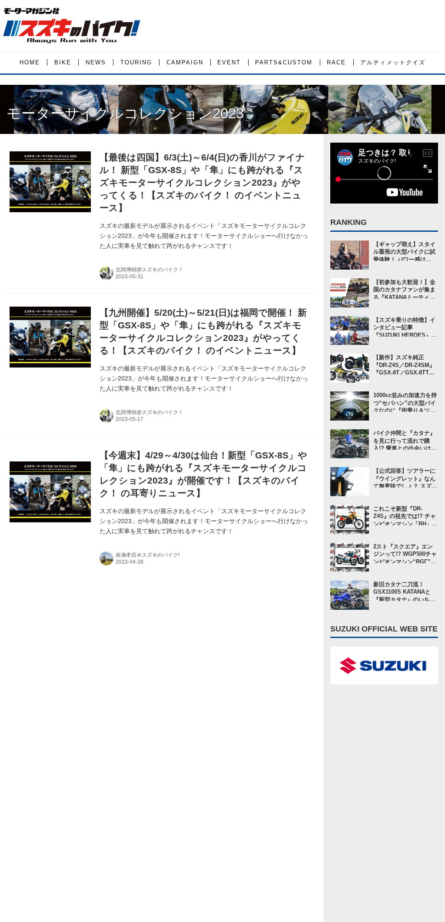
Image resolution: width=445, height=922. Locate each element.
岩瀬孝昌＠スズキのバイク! (147, 555)
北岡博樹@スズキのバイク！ (149, 270)
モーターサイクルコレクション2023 (125, 113)
